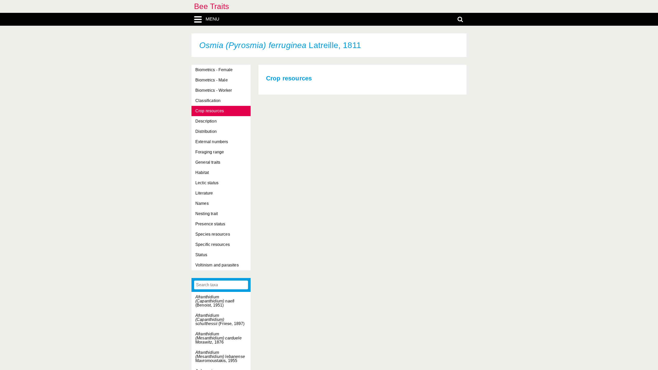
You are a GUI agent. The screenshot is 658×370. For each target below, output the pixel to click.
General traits (207, 162)
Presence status (210, 224)
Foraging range (209, 152)
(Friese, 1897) (219, 319)
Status (201, 255)
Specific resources (212, 244)
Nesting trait (206, 213)
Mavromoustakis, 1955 (220, 356)
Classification (208, 100)
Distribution (206, 131)
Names (202, 203)
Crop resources (209, 111)
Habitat (202, 172)
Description (206, 121)
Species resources (212, 234)
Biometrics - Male (211, 80)
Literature (204, 193)
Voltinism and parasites (217, 265)
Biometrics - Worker (213, 90)
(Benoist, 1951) (214, 301)
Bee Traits (211, 6)
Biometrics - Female (214, 70)
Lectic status (206, 183)
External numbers (211, 142)
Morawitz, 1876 (218, 338)
